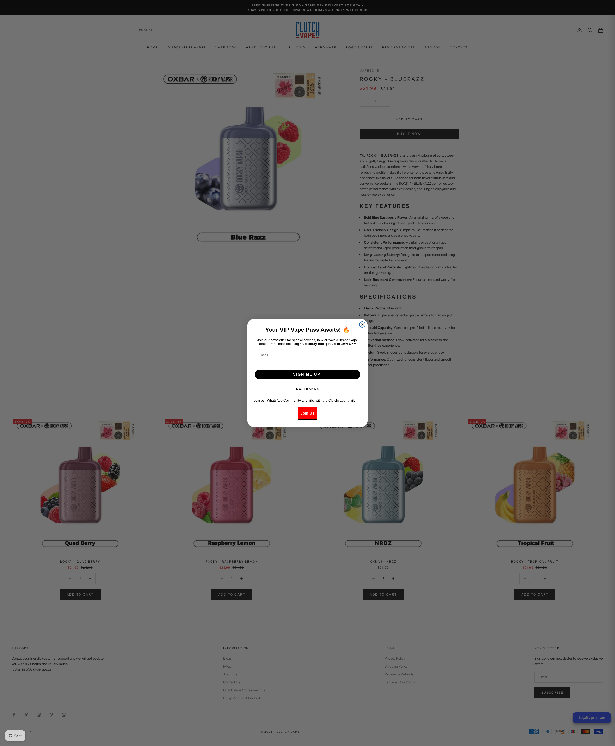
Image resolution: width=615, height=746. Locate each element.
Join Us (307, 413)
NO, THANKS (307, 389)
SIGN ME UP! (307, 374)
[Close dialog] (362, 324)
